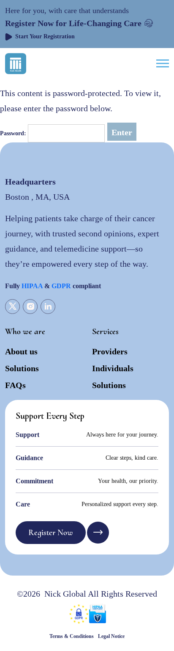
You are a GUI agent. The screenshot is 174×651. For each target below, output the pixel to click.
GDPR (61, 285)
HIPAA (32, 285)
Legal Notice (111, 636)
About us (21, 351)
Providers (110, 351)
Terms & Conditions (71, 636)
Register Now (50, 533)
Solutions (22, 368)
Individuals (112, 368)
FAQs (15, 385)
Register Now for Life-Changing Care (73, 23)
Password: (14, 133)
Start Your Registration (45, 36)
